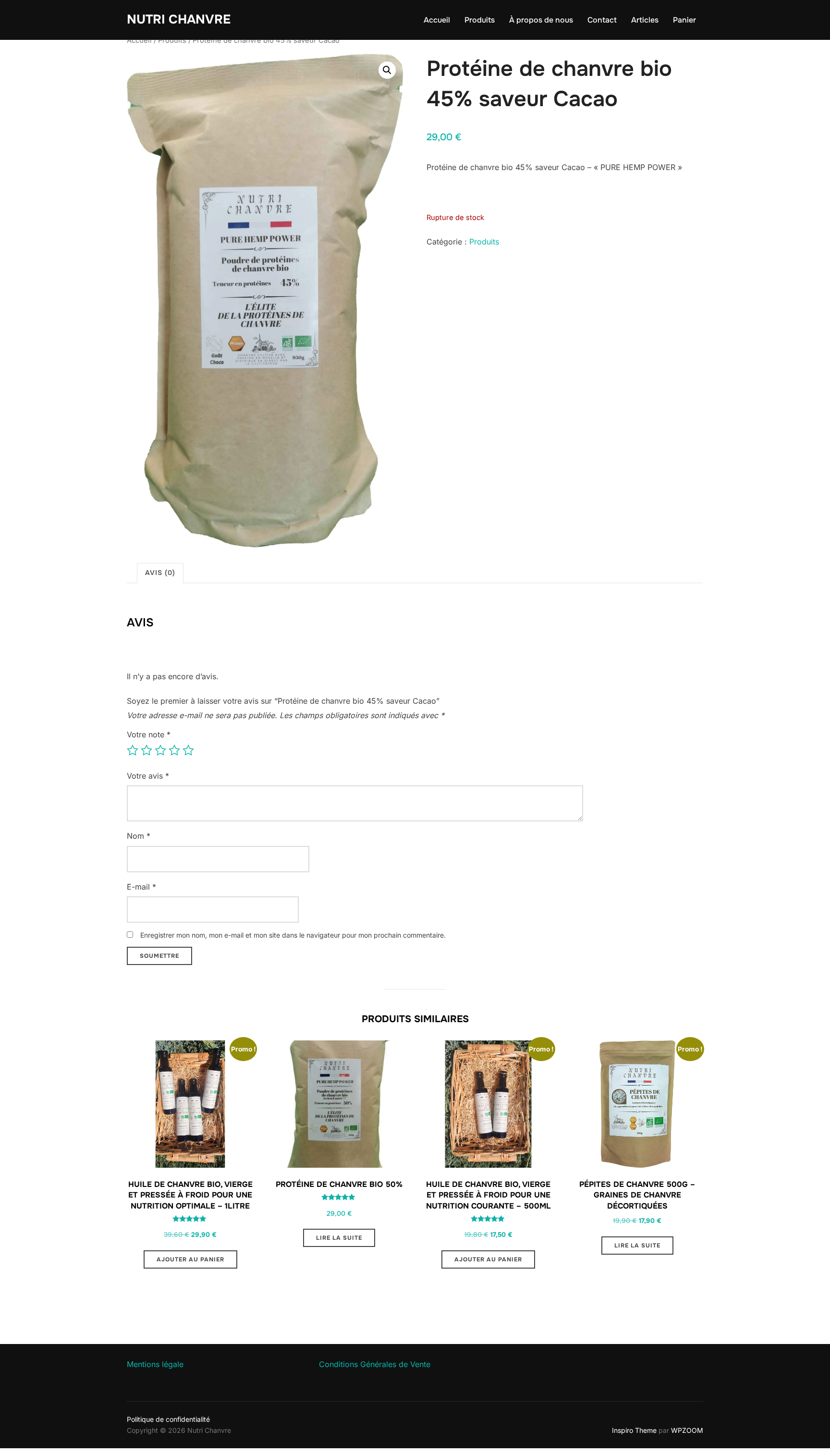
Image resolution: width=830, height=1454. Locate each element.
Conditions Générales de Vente (374, 1364)
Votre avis (148, 776)
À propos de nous (541, 20)
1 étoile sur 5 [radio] (132, 750)
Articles (645, 20)
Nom (138, 836)
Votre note (149, 734)
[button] (387, 70)
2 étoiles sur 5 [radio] (146, 750)
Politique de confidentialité (168, 1419)
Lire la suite (339, 1238)
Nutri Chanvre (179, 19)
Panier (684, 20)
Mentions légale (155, 1364)
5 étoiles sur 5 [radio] (188, 750)
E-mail (141, 887)
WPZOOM (687, 1430)
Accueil (437, 20)
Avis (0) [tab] (160, 572)
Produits (479, 20)
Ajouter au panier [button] (190, 1259)
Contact (602, 20)
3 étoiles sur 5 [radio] (160, 750)
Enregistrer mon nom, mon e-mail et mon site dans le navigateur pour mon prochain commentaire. (293, 935)
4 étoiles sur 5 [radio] (174, 750)
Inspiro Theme (634, 1430)
